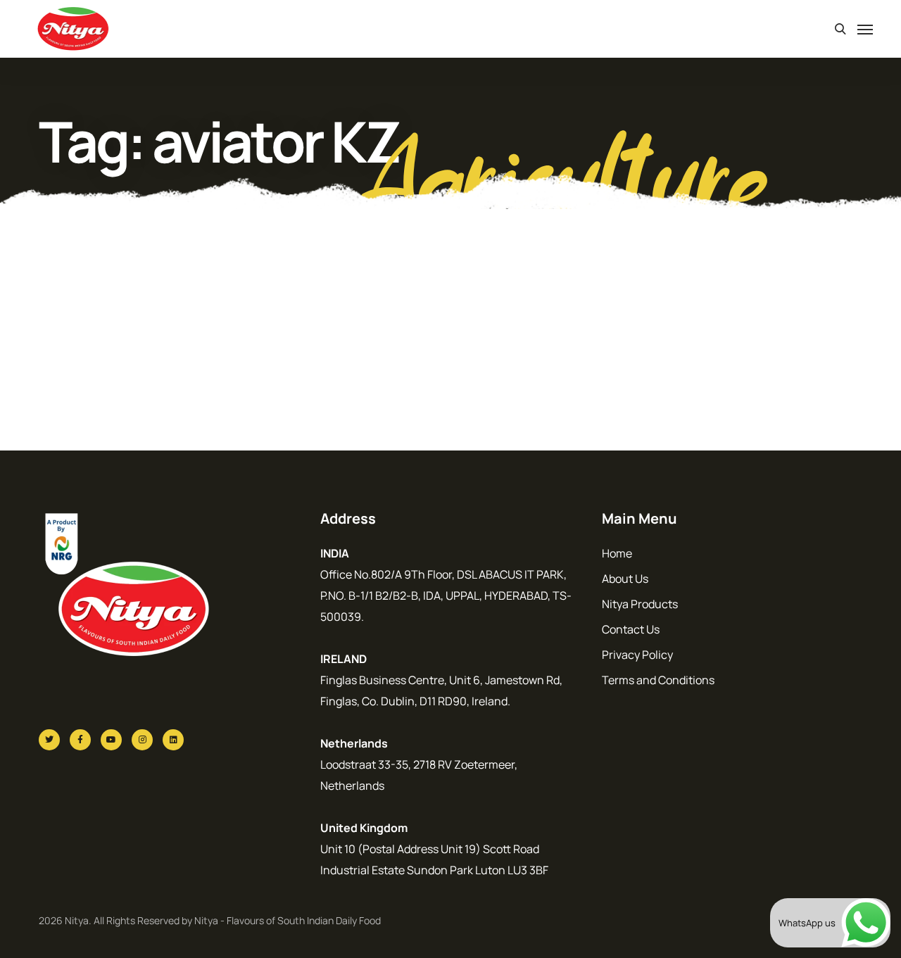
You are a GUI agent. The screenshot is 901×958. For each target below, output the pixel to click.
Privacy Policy (637, 654)
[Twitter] (49, 739)
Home (617, 553)
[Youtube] (111, 739)
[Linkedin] (173, 739)
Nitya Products (640, 604)
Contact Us (631, 629)
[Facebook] (80, 739)
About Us (625, 578)
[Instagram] (142, 739)
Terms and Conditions (658, 680)
